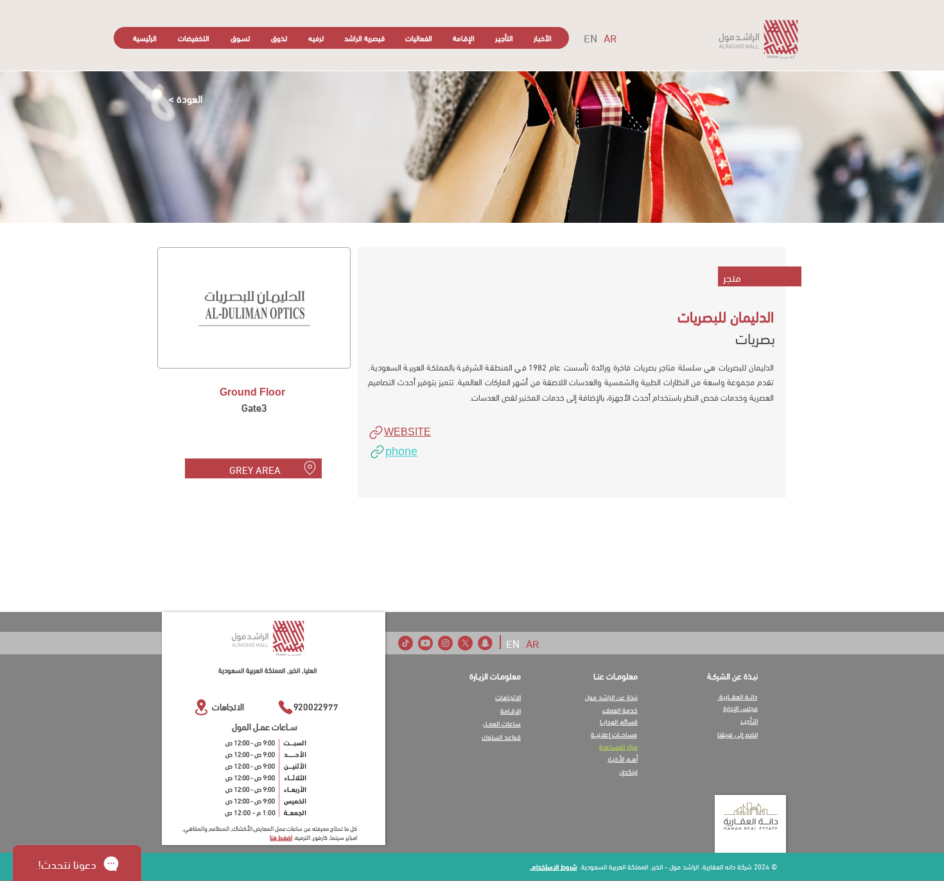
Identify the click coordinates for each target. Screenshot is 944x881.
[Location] (201, 707)
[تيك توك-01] (405, 643)
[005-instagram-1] (445, 643)
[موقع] (309, 467)
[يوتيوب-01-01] (425, 643)
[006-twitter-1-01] (465, 643)
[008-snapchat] (485, 643)
